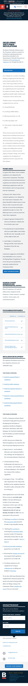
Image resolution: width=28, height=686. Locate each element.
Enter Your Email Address (11, 614)
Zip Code (5, 622)
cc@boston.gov (8, 568)
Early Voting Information (14, 18)
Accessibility (13, 679)
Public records (14, 677)
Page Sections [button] (8, 70)
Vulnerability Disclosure (17, 676)
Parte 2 (6, 541)
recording (14, 519)
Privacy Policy (14, 674)
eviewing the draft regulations (13, 546)
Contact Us (13, 680)
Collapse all (21, 316)
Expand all (13, 316)
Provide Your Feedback (14, 666)
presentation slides (11, 521)
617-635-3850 (11, 658)
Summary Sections (18, 553)
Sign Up (18, 631)
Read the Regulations (11, 271)
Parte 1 (21, 539)
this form (13, 571)
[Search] (25, 6)
